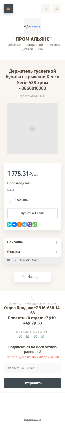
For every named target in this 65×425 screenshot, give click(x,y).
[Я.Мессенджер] (9, 224)
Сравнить (21, 200)
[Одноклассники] (19, 224)
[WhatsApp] (34, 224)
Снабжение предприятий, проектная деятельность (33, 47)
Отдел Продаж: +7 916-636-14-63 (32, 310)
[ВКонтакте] (14, 224)
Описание (15, 242)
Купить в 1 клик (32, 213)
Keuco (11, 189)
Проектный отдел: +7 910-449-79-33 (32, 320)
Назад (32, 276)
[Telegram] (24, 224)
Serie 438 (25, 260)
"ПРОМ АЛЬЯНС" (32, 39)
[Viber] (29, 224)
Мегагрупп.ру (32, 419)
